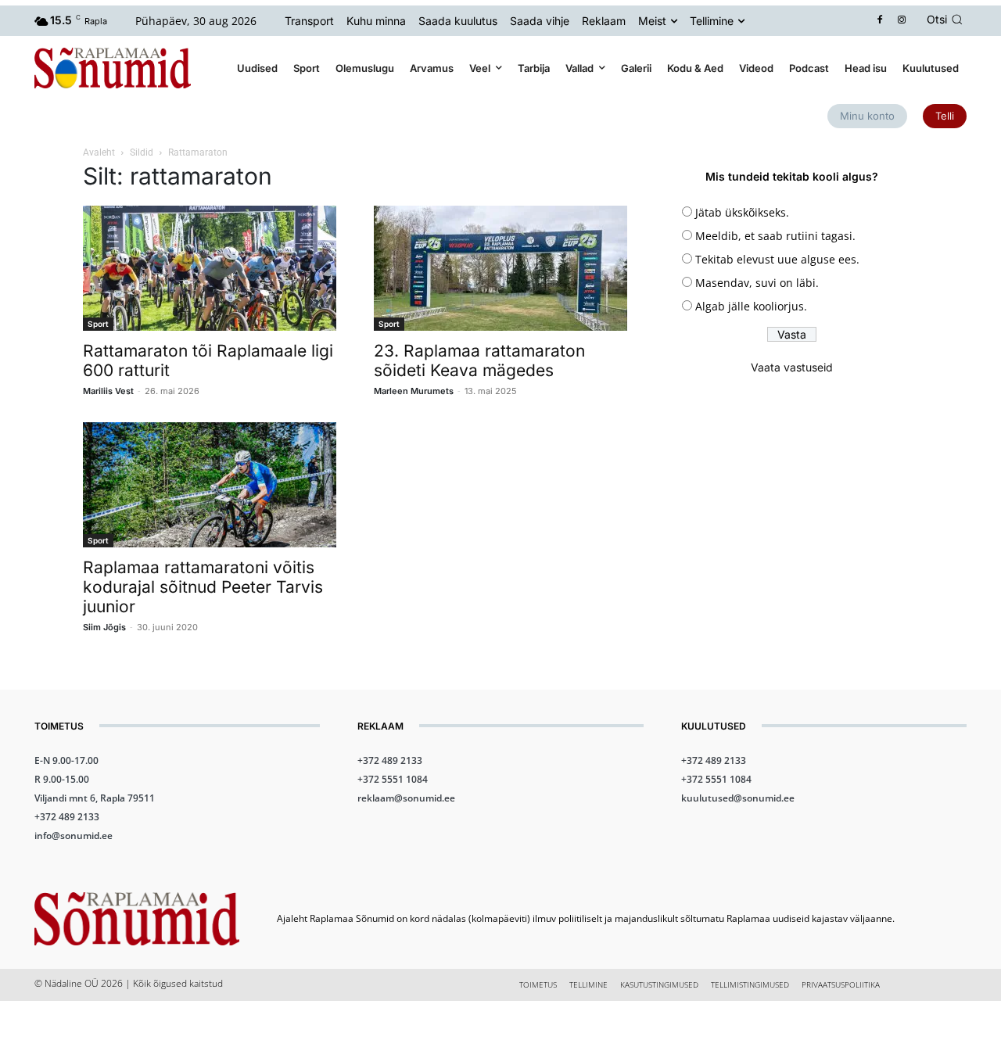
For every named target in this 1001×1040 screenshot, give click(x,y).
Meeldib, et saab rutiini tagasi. (775, 235)
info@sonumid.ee (73, 835)
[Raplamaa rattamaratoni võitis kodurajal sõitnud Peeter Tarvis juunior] (209, 484)
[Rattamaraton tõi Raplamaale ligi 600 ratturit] (209, 268)
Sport (98, 323)
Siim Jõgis (104, 627)
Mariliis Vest (108, 391)
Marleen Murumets (414, 391)
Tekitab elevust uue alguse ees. (777, 259)
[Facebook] (880, 21)
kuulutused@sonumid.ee (738, 798)
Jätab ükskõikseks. (742, 212)
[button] (947, 19)
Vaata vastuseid (792, 367)
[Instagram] (902, 21)
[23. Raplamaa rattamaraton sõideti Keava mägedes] (500, 268)
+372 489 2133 (66, 816)
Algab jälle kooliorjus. (751, 306)
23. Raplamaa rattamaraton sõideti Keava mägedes (479, 360)
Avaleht (99, 152)
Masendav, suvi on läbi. (757, 282)
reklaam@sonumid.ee (406, 798)
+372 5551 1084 (392, 779)
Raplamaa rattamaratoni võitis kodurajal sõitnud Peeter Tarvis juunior (203, 587)
